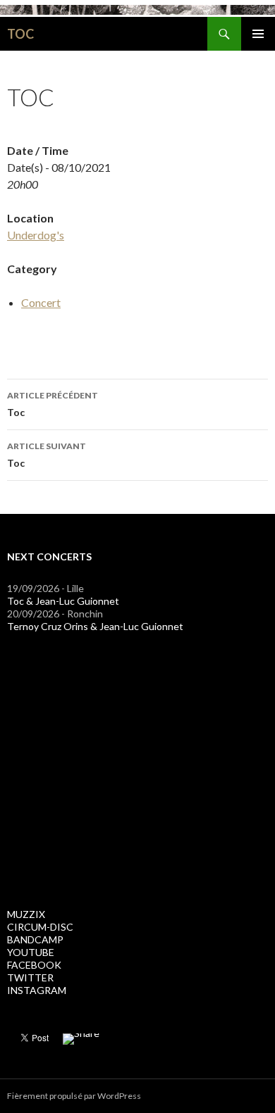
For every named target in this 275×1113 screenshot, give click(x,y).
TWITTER (30, 977)
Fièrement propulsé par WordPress (74, 1095)
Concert (41, 302)
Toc (52, 404)
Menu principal (258, 34)
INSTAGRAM (36, 990)
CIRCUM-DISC (40, 927)
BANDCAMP (35, 939)
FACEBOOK (34, 965)
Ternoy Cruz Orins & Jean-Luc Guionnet (95, 626)
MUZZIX (26, 914)
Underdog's (35, 234)
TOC (20, 34)
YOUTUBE (30, 952)
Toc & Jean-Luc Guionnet (63, 601)
